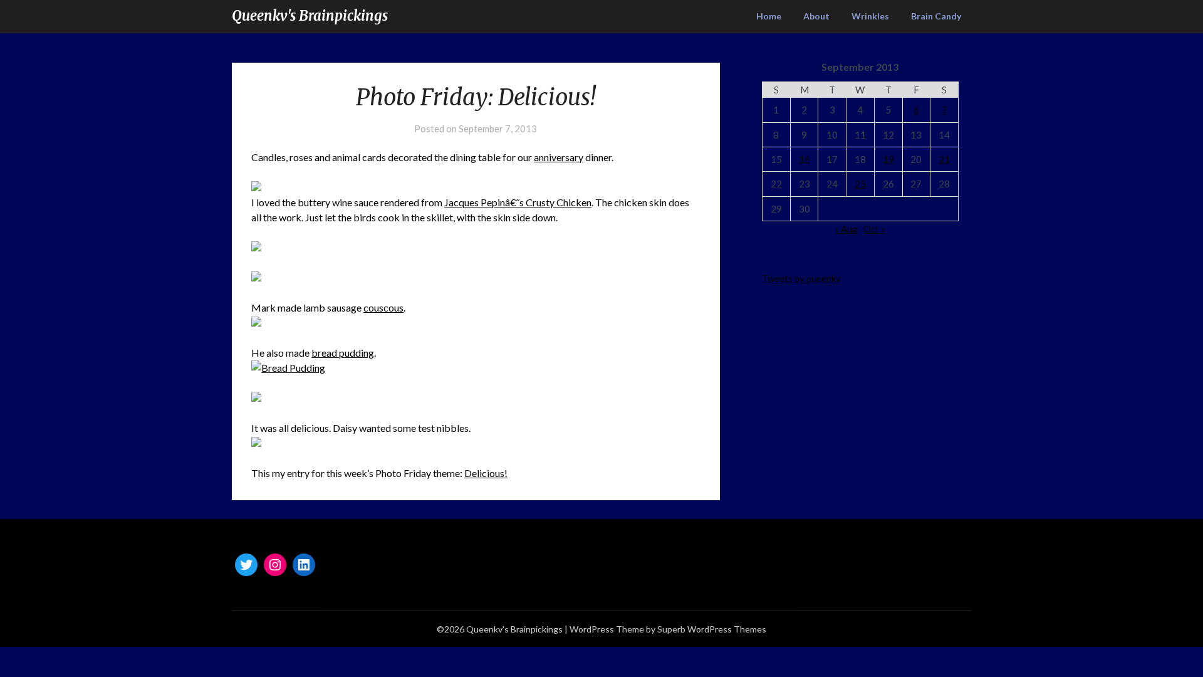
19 (888, 159)
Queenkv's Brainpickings (310, 15)
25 (860, 183)
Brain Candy (936, 16)
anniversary (558, 157)
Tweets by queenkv (801, 278)
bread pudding (342, 353)
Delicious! (486, 473)
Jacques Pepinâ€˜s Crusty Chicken (517, 202)
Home (768, 16)
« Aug (846, 228)
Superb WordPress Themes (711, 629)
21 (944, 159)
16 (804, 159)
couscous (383, 307)
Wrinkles (870, 16)
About (816, 16)
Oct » (874, 228)
